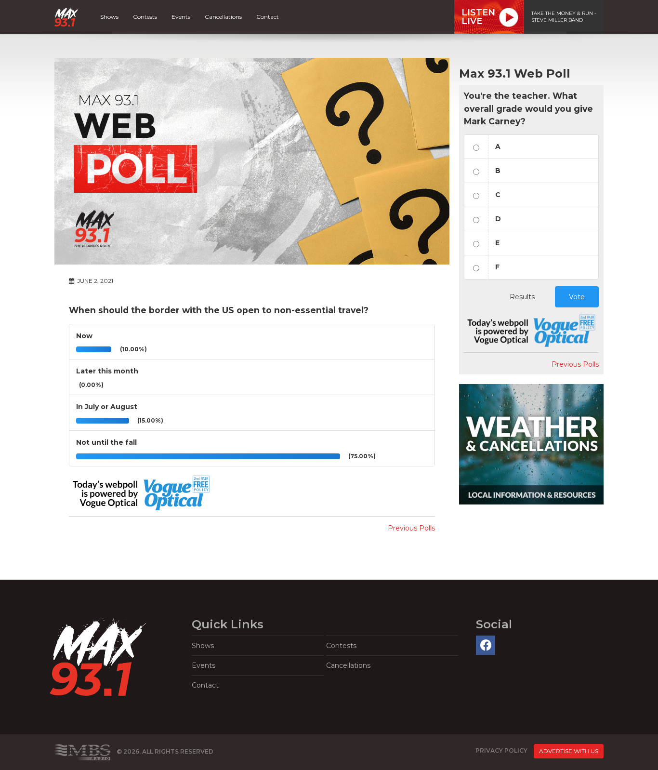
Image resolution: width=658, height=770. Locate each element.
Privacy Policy (501, 750)
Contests (145, 16)
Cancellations (223, 16)
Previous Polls (411, 528)
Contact (267, 16)
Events (180, 16)
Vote (577, 296)
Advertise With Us (568, 751)
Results (522, 296)
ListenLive (478, 17)
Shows (109, 16)
